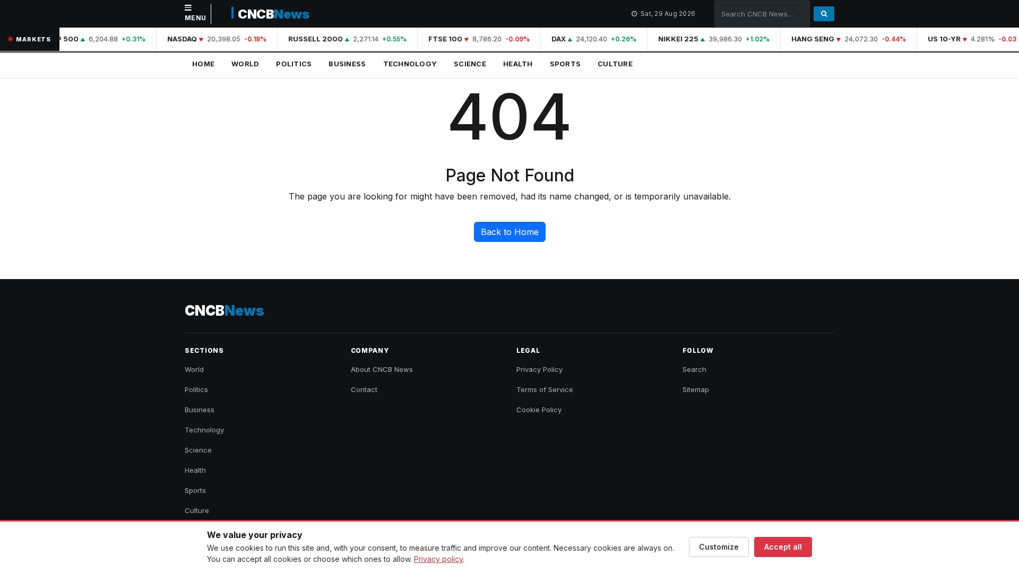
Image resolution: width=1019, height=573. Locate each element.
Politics (294, 63)
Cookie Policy (539, 409)
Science (470, 63)
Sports (565, 63)
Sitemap (696, 389)
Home (203, 63)
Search (694, 369)
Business (347, 63)
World (245, 63)
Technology (410, 63)
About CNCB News (382, 369)
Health (518, 63)
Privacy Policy (539, 369)
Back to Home (510, 232)
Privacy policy (438, 558)
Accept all (783, 546)
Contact (364, 389)
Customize (719, 546)
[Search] (824, 13)
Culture (615, 63)
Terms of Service (544, 389)
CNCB (273, 14)
